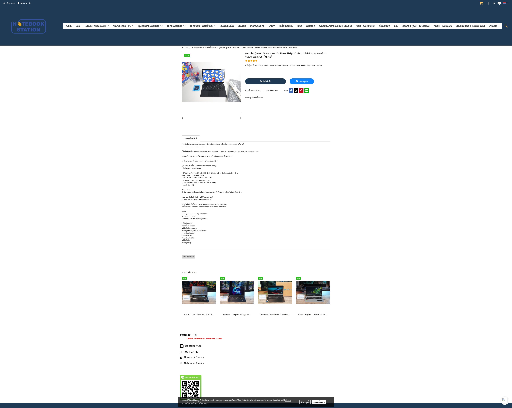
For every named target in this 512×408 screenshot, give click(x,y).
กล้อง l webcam (443, 26)
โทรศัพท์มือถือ (257, 26)
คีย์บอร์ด (310, 26)
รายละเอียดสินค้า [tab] (190, 138)
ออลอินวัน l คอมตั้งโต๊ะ (202, 26)
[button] (506, 26)
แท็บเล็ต (242, 26)
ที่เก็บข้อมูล (384, 26)
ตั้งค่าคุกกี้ (305, 402)
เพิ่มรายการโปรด (254, 90)
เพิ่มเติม (493, 26)
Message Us (303, 81)
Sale (78, 26)
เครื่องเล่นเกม (286, 26)
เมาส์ (299, 26)
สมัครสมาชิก (25, 3)
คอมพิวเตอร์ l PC (122, 26)
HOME (68, 26)
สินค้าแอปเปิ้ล (227, 26)
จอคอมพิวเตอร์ (175, 26)
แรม (396, 26)
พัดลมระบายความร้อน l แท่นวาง (335, 26)
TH (507, 3)
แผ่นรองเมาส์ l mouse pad (470, 26)
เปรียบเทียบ (273, 90)
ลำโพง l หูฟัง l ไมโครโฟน (415, 26)
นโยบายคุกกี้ (204, 403)
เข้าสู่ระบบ (10, 3)
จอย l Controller (365, 26)
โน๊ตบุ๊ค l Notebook (96, 26)
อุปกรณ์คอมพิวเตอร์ (149, 26)
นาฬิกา (272, 26)
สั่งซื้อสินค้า (266, 81)
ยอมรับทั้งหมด (319, 402)
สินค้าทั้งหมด (257, 97)
